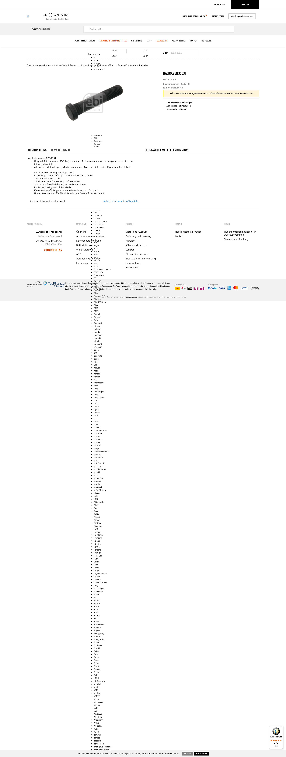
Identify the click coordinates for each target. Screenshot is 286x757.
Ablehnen (187, 753)
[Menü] (281, 727)
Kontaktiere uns (53, 250)
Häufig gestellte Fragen (188, 231)
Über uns (81, 231)
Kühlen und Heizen (136, 245)
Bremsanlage (133, 263)
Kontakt (179, 236)
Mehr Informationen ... (169, 753)
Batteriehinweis (84, 245)
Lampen (130, 249)
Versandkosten (131, 297)
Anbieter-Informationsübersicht (120, 201)
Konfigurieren (201, 753)
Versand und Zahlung (236, 239)
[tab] (37, 150)
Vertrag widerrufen (242, 16)
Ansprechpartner (85, 236)
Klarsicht (130, 240)
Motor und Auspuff (136, 231)
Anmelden (245, 4)
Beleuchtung (132, 267)
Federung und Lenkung (138, 236)
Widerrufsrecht (84, 249)
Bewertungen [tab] (60, 150)
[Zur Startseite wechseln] (28, 15)
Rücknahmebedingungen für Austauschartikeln (240, 233)
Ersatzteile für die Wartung (141, 258)
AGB (78, 254)
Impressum (82, 263)
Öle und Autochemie (137, 254)
